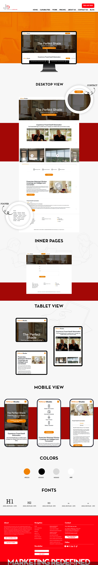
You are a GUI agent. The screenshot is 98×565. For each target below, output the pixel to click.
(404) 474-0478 (74, 533)
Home (35, 526)
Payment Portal (38, 538)
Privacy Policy (78, 563)
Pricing (36, 531)
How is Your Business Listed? (56, 540)
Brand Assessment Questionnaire (54, 527)
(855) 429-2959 (73, 526)
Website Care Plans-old (55, 542)
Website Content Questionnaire (53, 533)
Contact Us (37, 535)
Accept (73, 563)
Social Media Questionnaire (56, 538)
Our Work (36, 529)
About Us (36, 533)
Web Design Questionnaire (55, 530)
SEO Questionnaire (54, 535)
